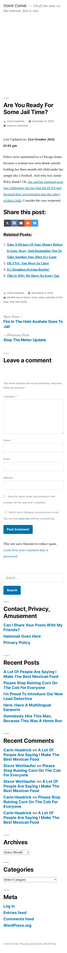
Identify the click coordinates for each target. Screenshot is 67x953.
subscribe (24, 518)
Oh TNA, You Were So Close (28, 263)
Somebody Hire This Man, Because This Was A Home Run (32, 718)
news (42, 297)
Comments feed (18, 919)
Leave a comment (17, 125)
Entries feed (14, 912)
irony (34, 297)
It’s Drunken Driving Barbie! (28, 269)
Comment (10, 396)
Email (6, 459)
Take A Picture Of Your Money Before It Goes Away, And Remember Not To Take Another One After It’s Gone (35, 250)
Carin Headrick (15, 121)
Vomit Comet (14, 5)
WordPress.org (17, 925)
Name (6, 440)
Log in (9, 906)
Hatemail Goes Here (22, 636)
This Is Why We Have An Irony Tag (33, 275)
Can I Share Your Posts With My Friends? (33, 627)
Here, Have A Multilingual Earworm (27, 707)
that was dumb (18, 301)
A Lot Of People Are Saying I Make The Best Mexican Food (30, 674)
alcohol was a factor (18, 297)
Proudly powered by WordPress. (38, 943)
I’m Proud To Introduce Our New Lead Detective (33, 696)
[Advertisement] (33, 52)
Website (8, 477)
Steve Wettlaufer (19, 765)
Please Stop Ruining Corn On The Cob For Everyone (30, 685)
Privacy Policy (16, 642)
